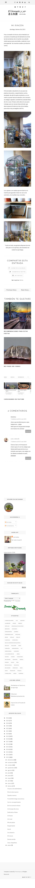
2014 (7, 749)
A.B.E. (17, 620)
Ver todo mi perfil (16, 540)
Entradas (8, 522)
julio (9, 773)
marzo (9, 783)
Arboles (20, 623)
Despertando (11, 826)
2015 (7, 747)
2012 (7, 754)
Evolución (13, 645)
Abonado (22, 620)
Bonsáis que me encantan (17, 626)
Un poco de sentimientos (14, 788)
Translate (17, 601)
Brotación (7, 628)
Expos (19, 645)
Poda (17, 662)
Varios (21, 280)
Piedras (21, 659)
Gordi (9, 829)
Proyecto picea (8, 665)
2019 (7, 736)
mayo (9, 778)
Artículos (7, 626)
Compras (16, 631)
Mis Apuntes (7, 659)
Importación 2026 (9, 552)
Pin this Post (19, 275)
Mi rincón (10, 836)
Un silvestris (10, 832)
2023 (7, 726)
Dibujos (18, 637)
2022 (7, 728)
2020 (7, 733)
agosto (10, 770)
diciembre (11, 760)
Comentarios (10, 525)
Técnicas (19, 670)
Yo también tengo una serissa (15, 799)
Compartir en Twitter (19, 271)
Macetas (7, 656)
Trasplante (12, 670)
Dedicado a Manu (12, 812)
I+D (21, 648)
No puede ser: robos (12, 366)
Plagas (12, 662)
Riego (21, 667)
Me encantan (11, 822)
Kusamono (16, 651)
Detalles (12, 637)
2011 (7, 757)
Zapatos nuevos (11, 795)
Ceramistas (14, 628)
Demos (6, 637)
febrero (10, 786)
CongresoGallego (9, 634)
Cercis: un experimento (14, 802)
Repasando (15, 667)
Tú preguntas (8, 673)
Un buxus (10, 815)
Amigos (14, 623)
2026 (7, 718)
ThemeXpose (18, 871)
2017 (7, 741)
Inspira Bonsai (8, 651)
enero (9, 845)
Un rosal (9, 819)
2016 (7, 744)
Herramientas (15, 648)
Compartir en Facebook (18, 268)
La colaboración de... (9, 653)
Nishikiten (15, 659)
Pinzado (7, 662)
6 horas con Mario (9, 620)
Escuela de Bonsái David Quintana (12, 642)
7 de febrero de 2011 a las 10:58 (18, 441)
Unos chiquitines (12, 842)
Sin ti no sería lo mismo (13, 805)
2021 (7, 731)
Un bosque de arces (13, 809)
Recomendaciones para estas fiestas (16, 332)
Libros (18, 653)
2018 (7, 739)
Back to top (26, 877)
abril (9, 781)
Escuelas (7, 645)
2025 (7, 720)
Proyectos (16, 665)
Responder (28, 431)
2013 (7, 752)
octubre (10, 765)
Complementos (8, 631)
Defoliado (17, 634)
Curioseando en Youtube (14, 399)
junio (9, 775)
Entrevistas (15, 640)
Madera (13, 656)
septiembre (11, 767)
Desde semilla (11, 839)
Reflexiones (7, 667)
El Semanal (7, 640)
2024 (7, 723)
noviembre (11, 762)
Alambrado (7, 623)
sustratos (21, 673)
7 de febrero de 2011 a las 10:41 (18, 419)
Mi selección (20, 656)
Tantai (6, 670)
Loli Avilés (15, 439)
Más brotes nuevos (12, 792)
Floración (7, 648)
